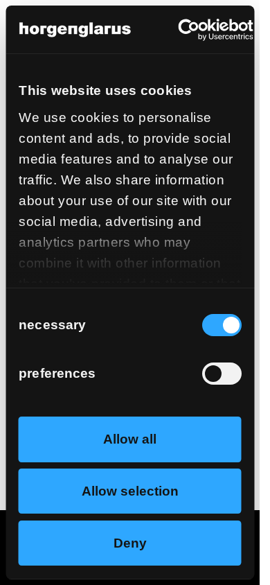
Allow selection (130, 491)
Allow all (129, 439)
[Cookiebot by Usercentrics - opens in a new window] (193, 30)
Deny (130, 543)
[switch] (221, 374)
